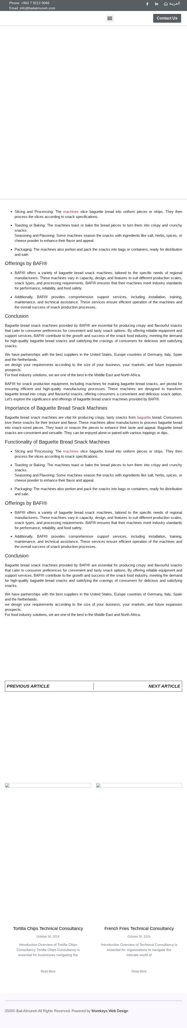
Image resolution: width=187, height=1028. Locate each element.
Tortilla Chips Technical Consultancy (48, 928)
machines (71, 211)
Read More (48, 971)
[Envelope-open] (165, 3)
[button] (110, 18)
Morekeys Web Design (110, 1011)
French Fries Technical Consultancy (139, 928)
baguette (144, 417)
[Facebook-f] (147, 3)
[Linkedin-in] (156, 3)
